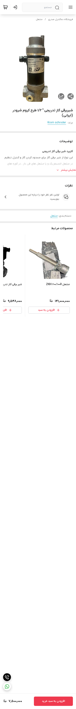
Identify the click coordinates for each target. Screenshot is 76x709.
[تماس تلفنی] (7, 677)
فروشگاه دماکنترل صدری (60, 19)
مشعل (39, 19)
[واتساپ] (7, 686)
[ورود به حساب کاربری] (16, 7)
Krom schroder (57, 122)
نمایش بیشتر (68, 170)
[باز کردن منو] (70, 7)
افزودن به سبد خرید (53, 701)
